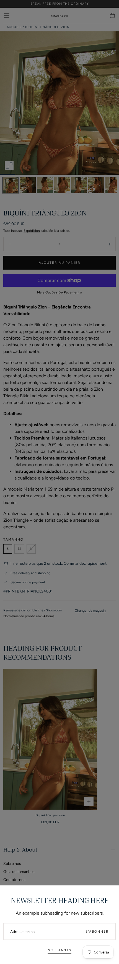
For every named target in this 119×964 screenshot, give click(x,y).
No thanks (59, 949)
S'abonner (97, 930)
